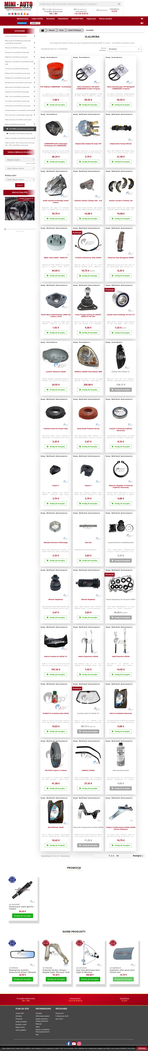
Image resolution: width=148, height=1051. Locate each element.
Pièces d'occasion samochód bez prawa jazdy (18, 115)
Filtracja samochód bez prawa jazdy (15, 48)
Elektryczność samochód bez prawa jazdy (17, 73)
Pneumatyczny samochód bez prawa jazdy (17, 106)
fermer (143, 1048)
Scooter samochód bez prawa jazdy (15, 36)
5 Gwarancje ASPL (62, 1016)
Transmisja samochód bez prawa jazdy (16, 69)
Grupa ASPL (20, 1013)
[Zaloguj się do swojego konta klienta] (142, 18)
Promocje (74, 867)
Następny (138, 856)
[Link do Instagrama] (79, 1043)
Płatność (39, 1024)
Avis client (59, 1019)
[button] (22, 18)
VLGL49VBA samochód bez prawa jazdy (21, 129)
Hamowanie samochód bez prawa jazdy (17, 52)
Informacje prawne (43, 1016)
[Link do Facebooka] (68, 1043)
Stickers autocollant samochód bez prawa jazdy (19, 138)
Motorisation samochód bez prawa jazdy (17, 87)
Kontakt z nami (21, 1024)
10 (117, 856)
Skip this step (29, 163)
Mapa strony (20, 1027)
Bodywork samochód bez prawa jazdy (16, 57)
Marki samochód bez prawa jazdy (15, 124)
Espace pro (60, 1013)
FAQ (37, 1035)
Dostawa (19, 1016)
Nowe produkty (74, 931)
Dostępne (124, 49)
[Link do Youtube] (74, 1043)
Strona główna (21, 1030)
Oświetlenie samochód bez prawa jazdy (17, 92)
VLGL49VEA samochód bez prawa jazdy (20, 133)
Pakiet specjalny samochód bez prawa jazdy (18, 120)
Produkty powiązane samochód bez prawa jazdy (19, 110)
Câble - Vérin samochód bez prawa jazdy (17, 96)
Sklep (38, 1027)
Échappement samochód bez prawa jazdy (17, 78)
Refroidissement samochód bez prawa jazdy (18, 82)
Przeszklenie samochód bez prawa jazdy (17, 101)
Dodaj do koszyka (22, 915)
